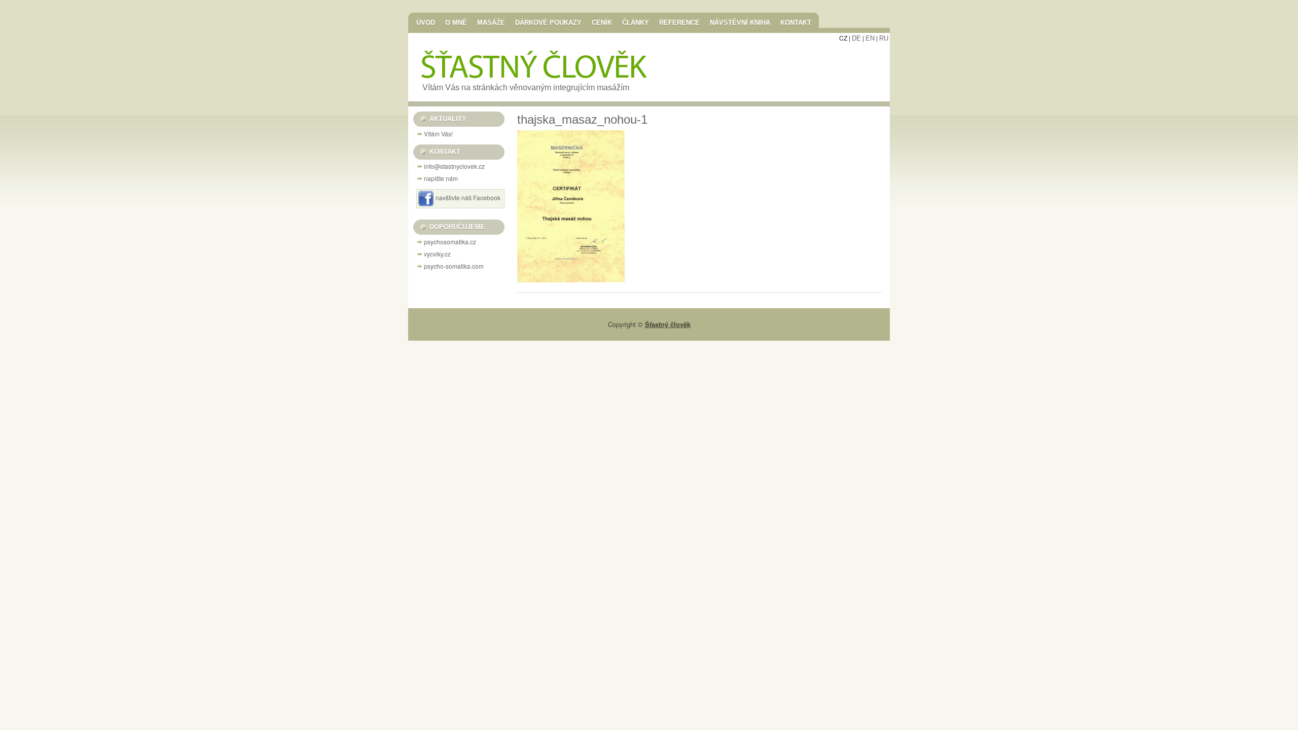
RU (883, 38)
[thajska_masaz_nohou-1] (571, 280)
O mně (456, 22)
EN (870, 38)
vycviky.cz (437, 253)
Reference (679, 22)
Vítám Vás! (438, 133)
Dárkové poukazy (548, 22)
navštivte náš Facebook (468, 197)
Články (635, 22)
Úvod (425, 22)
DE (856, 38)
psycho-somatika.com (454, 266)
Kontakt (795, 22)
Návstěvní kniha (740, 22)
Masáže (491, 22)
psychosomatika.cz (450, 241)
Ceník (602, 22)
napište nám (441, 178)
